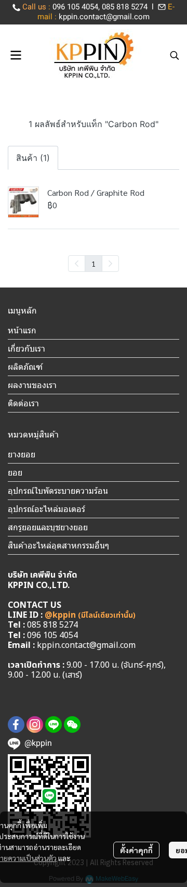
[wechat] (72, 724)
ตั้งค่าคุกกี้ (136, 850)
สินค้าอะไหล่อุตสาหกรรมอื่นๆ (58, 545)
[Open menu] (15, 55)
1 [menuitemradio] (93, 263)
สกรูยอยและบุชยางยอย (48, 527)
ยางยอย (21, 454)
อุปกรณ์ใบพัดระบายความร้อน (58, 490)
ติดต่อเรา (23, 403)
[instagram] (34, 724)
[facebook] (16, 724)
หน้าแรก (22, 330)
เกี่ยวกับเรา (26, 348)
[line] (53, 724)
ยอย (15, 472)
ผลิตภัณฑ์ (25, 366)
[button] (174, 55)
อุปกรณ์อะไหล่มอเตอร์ (46, 509)
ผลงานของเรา (32, 385)
